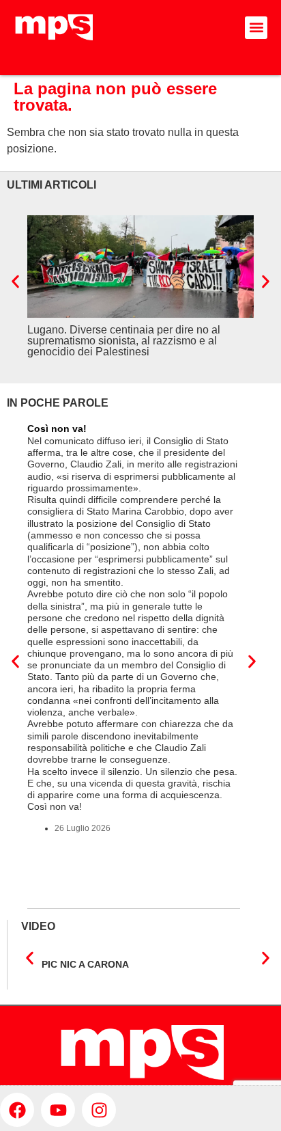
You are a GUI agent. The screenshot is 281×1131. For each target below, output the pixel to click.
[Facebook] (17, 1110)
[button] (256, 27)
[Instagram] (99, 1110)
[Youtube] (58, 1110)
